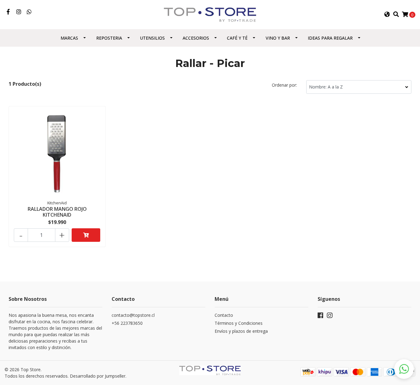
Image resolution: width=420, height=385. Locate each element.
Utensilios (152, 38)
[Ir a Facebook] (8, 12)
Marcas (69, 38)
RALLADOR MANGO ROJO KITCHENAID (57, 212)
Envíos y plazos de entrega (241, 331)
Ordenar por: (284, 85)
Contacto (224, 315)
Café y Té (237, 38)
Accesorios (196, 38)
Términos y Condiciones (239, 323)
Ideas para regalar (330, 38)
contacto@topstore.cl (133, 315)
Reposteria (109, 38)
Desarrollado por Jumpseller (97, 376)
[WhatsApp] (29, 12)
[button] (387, 14)
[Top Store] (210, 14)
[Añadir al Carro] (86, 235)
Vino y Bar (278, 38)
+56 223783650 (127, 323)
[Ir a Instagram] (18, 12)
